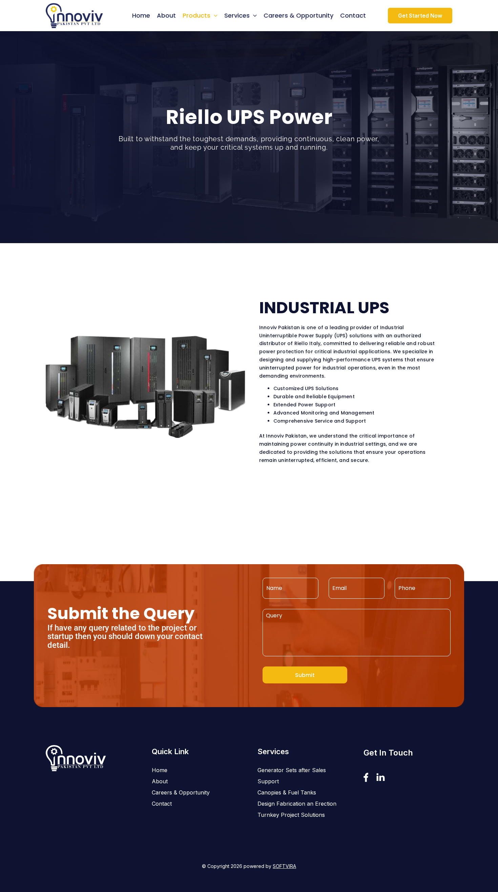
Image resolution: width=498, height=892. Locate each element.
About (166, 15)
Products (196, 15)
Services (237, 15)
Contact (353, 15)
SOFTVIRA (284, 866)
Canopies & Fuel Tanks (286, 792)
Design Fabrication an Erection (296, 803)
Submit (305, 675)
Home (141, 15)
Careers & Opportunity (298, 15)
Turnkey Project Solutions (291, 814)
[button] (213, 15)
